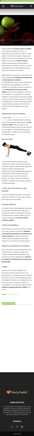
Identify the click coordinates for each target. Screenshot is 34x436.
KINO (8, 294)
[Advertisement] (15, 338)
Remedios (4, 36)
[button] (3, 6)
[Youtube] (22, 427)
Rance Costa (15, 294)
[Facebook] (12, 427)
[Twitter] (17, 427)
